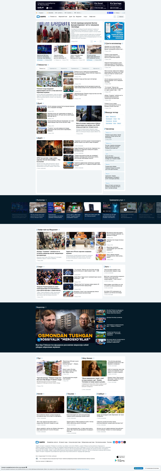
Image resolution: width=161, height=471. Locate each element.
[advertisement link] (110, 13)
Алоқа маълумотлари (75, 442)
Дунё (70, 16)
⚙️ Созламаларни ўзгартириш (152, 468)
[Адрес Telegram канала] (114, 442)
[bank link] (50, 13)
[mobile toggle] (49, 16)
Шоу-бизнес (109, 123)
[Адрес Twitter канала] (125, 442)
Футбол (115, 121)
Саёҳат (119, 123)
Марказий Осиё (63, 16)
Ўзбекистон (53, 16)
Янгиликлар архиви (101, 442)
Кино (114, 123)
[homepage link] (41, 17)
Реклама (109, 442)
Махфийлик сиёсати (52, 442)
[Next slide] (100, 41)
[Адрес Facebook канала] (119, 442)
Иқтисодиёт (109, 119)
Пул (74, 16)
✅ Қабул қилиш (138, 468)
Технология (109, 121)
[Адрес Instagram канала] (122, 442)
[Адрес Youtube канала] (117, 442)
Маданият (79, 16)
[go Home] (40, 442)
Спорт (85, 16)
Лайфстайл (92, 16)
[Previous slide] (91, 41)
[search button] (114, 16)
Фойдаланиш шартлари (88, 442)
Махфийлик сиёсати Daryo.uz (82, 469)
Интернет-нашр (63, 442)
